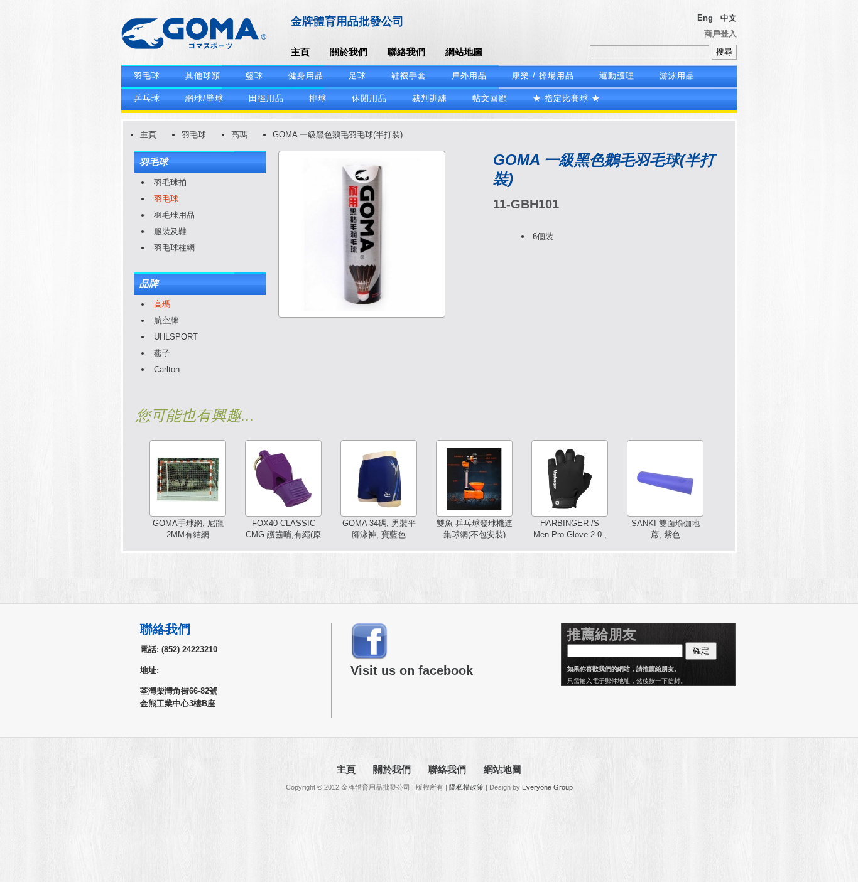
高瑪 (239, 134)
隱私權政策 (466, 787)
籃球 (254, 75)
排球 (318, 98)
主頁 (300, 51)
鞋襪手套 (408, 75)
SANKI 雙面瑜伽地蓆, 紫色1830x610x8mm (665, 535)
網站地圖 (464, 51)
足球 (357, 75)
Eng (705, 18)
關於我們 (348, 51)
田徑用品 (266, 98)
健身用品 (305, 75)
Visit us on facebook (411, 670)
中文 (728, 18)
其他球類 (202, 75)
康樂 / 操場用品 (543, 75)
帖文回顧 (490, 98)
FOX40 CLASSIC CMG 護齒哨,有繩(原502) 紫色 (283, 535)
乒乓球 (147, 98)
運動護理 (616, 75)
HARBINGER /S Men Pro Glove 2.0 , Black (570, 535)
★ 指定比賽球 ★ (566, 98)
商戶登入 (720, 33)
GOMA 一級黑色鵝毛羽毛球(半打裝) (338, 134)
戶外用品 (469, 75)
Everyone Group (547, 787)
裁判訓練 (429, 98)
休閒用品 (369, 98)
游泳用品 (677, 75)
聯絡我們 (406, 51)
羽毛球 (147, 75)
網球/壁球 (204, 98)
